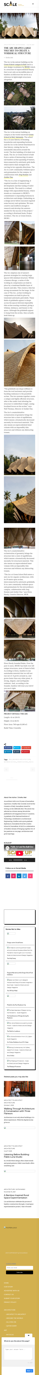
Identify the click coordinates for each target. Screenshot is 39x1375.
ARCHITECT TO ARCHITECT (13, 1100)
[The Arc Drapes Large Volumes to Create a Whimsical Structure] (19, 785)
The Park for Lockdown (13, 1031)
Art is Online (10, 1055)
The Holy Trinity (11, 958)
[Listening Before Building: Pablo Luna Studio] (19, 1134)
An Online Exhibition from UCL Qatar (17, 1042)
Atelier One (8, 177)
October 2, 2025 (9, 1105)
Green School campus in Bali (15, 65)
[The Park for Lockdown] (20, 1025)
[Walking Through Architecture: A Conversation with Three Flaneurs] (19, 1089)
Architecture (9, 44)
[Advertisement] (19, 899)
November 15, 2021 (9, 1191)
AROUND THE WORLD (14, 1318)
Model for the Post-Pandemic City (16, 1005)
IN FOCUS (10, 1334)
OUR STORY (8, 1287)
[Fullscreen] (32, 860)
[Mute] (29, 860)
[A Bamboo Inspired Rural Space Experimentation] (19, 1178)
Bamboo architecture (22, 759)
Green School (22, 762)
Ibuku (31, 762)
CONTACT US (9, 1294)
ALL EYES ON (11, 1322)
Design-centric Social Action (15, 942)
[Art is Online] (20, 1049)
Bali (10, 759)
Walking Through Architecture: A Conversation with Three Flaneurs (19, 1111)
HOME (6, 1283)
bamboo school (10, 762)
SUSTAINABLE (20, 44)
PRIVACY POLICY (10, 1302)
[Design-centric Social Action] (11, 936)
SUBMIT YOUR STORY (12, 1298)
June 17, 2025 (8, 1151)
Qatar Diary (11, 1326)
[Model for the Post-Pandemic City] (11, 998)
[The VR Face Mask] (20, 983)
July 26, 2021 (30, 44)
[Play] (7, 860)
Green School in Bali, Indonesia (18, 136)
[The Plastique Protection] (20, 1062)
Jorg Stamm (23, 175)
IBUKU (27, 67)
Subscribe (20, 1272)
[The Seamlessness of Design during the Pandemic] (20, 1011)
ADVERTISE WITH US (11, 1290)
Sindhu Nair (9, 57)
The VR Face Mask (12, 990)
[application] (19, 853)
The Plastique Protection (14, 1066)
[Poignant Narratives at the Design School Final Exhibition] (11, 966)
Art (5, 1330)
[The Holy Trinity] (20, 951)
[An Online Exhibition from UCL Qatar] (20, 1037)
